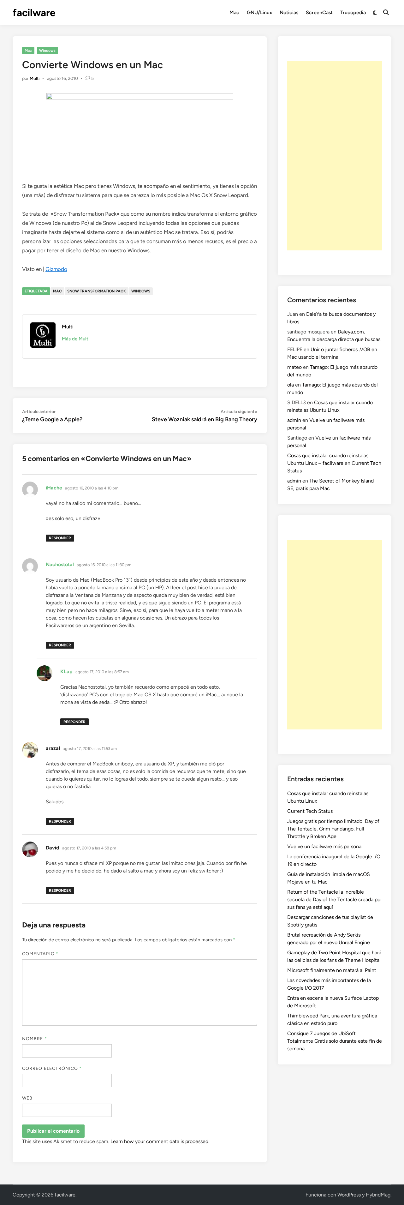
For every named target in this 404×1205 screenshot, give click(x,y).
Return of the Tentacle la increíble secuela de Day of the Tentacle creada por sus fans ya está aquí (334, 899)
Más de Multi (76, 339)
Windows (47, 50)
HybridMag (378, 1195)
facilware (34, 13)
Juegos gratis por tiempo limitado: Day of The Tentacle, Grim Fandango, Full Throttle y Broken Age (333, 828)
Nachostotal (60, 564)
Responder (60, 538)
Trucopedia (353, 12)
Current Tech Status (310, 811)
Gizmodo (56, 269)
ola (290, 385)
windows (140, 291)
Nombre (34, 1038)
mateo (294, 367)
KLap (66, 671)
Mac (234, 12)
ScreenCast (319, 12)
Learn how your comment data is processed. (159, 1141)
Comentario (40, 953)
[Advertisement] (334, 155)
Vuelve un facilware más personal (325, 846)
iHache (54, 488)
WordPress (349, 1195)
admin (294, 420)
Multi (34, 78)
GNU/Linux (259, 12)
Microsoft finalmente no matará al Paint (331, 970)
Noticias (289, 12)
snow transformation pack (96, 291)
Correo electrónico (52, 1068)
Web (27, 1098)
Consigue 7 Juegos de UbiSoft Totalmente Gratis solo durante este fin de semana (334, 1041)
